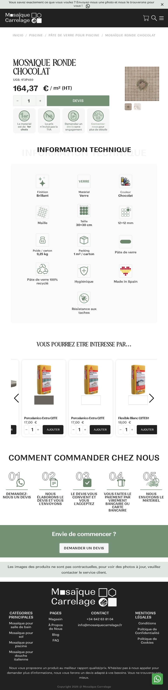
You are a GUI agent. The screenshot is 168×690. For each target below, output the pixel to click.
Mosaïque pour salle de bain (21, 625)
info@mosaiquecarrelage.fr (100, 625)
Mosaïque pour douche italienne (21, 655)
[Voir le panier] (146, 18)
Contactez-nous (98, 125)
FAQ (55, 640)
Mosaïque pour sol (21, 635)
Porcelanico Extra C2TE (40, 418)
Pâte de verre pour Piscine (74, 35)
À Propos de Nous (55, 627)
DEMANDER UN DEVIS (84, 548)
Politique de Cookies (147, 640)
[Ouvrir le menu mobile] (161, 18)
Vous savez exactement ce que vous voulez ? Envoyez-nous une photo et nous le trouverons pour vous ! (80, 4)
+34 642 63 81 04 (100, 619)
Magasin (56, 619)
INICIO (18, 35)
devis (70, 126)
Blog (55, 635)
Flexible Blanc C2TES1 (133, 418)
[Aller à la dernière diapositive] (16, 398)
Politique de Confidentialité (147, 631)
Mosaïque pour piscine (21, 644)
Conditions (147, 623)
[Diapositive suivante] (151, 398)
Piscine (36, 35)
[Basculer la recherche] (154, 18)
